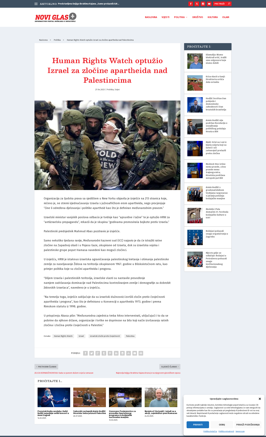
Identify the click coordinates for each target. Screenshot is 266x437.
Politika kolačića (210, 431)
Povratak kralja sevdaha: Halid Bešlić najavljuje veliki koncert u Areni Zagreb (53, 413)
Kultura (213, 17)
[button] (259, 398)
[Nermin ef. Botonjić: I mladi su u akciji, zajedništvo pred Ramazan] (161, 397)
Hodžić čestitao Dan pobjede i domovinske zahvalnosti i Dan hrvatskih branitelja (216, 104)
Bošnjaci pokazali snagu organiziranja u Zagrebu (217, 234)
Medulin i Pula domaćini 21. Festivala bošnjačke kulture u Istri (217, 213)
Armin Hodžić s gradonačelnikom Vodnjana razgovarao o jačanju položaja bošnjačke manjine (217, 193)
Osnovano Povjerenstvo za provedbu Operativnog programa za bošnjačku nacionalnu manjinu (122, 414)
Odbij (222, 424)
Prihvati (198, 424)
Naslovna (151, 17)
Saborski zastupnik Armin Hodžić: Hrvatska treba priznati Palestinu (89, 412)
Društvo (197, 17)
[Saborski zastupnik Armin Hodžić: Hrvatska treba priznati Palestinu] (89, 397)
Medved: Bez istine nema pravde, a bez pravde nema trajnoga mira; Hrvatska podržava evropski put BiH (216, 171)
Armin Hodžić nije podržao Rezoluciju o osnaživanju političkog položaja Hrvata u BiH (216, 126)
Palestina (130, 336)
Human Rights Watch (63, 336)
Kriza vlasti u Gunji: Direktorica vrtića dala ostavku (215, 79)
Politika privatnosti (226, 431)
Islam (225, 17)
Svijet (117, 89)
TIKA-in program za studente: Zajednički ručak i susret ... (87, 3)
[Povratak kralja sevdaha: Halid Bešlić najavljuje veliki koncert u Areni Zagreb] (54, 397)
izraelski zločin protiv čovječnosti (105, 336)
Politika (179, 17)
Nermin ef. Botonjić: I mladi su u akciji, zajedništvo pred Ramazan (161, 412)
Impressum (240, 431)
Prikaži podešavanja (248, 424)
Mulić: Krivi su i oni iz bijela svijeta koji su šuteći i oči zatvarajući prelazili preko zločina (216, 148)
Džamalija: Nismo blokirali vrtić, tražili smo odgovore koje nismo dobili (216, 59)
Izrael (81, 336)
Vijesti (165, 17)
